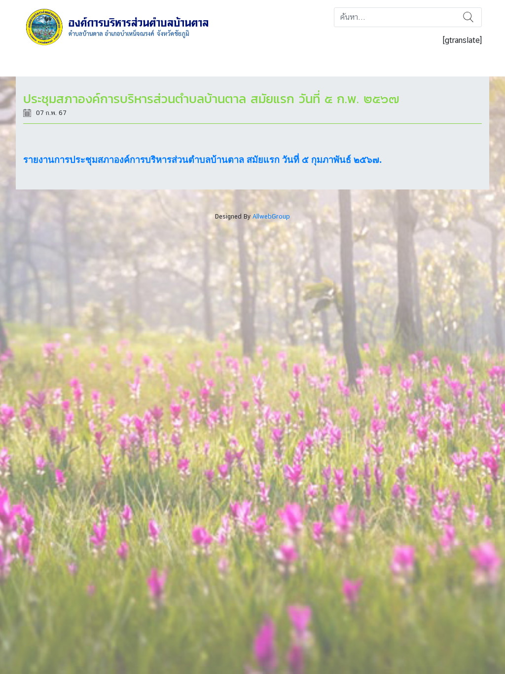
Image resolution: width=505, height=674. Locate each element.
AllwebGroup (271, 216)
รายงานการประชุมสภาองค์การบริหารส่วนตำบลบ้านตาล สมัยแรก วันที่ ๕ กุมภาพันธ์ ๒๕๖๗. (202, 159)
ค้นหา (468, 17)
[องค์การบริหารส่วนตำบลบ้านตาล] (124, 26)
